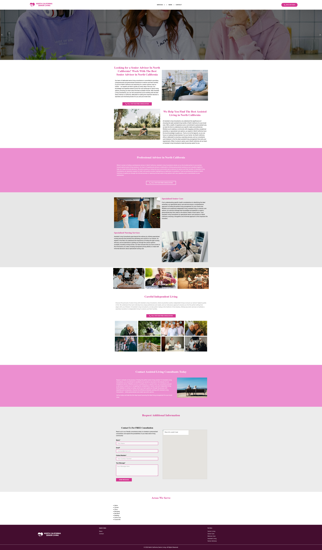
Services (160, 5)
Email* (118, 447)
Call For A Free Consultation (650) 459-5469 (161, 39)
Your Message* (120, 463)
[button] (2, 35)
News (170, 5)
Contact (179, 5)
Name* (118, 440)
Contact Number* (121, 455)
